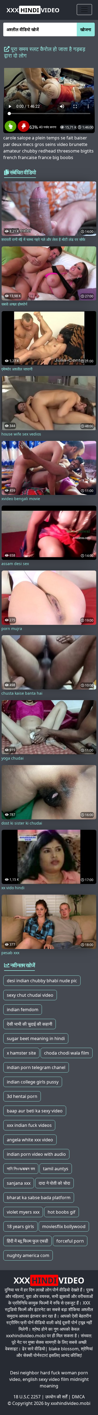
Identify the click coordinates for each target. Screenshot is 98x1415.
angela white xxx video (30, 1140)
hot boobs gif (61, 1212)
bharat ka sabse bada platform (39, 1198)
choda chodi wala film (66, 1053)
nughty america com (28, 1255)
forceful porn (70, 1241)
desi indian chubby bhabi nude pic (42, 981)
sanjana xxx (18, 1183)
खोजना (85, 29)
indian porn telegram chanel (36, 1067)
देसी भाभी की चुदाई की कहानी (29, 1024)
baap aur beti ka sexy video (35, 1111)
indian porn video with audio (36, 1154)
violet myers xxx (23, 1212)
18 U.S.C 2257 (27, 1397)
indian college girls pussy (33, 1082)
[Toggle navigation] (84, 9)
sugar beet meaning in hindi (36, 1038)
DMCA (78, 1397)
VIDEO (33, 10)
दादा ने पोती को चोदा (54, 1183)
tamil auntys (55, 1169)
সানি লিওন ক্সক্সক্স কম (21, 1169)
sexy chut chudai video (30, 995)
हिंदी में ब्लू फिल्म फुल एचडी (27, 1241)
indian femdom (22, 1010)
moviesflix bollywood (63, 1226)
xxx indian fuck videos (29, 1125)
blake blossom (64, 1349)
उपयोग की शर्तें (56, 1397)
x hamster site (21, 1053)
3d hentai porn (22, 1096)
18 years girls (20, 1226)
